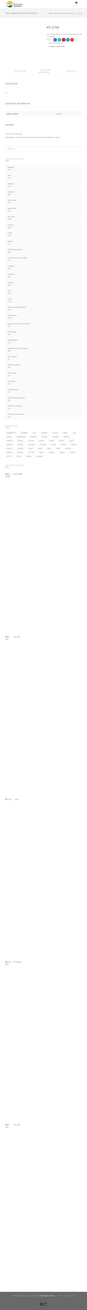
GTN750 (9, 441)
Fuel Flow (11, 274)
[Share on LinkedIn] (68, 40)
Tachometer (12, 373)
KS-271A (31, 452)
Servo (18, 456)
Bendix (9, 437)
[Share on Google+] (72, 40)
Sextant (28, 456)
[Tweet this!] (59, 40)
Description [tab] (20, 71)
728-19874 (24, 433)
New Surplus (12, 357)
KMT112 (20, 448)
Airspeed (10, 184)
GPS (9, 291)
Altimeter (10, 192)
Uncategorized (12, 390)
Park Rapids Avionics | (48, 1296)
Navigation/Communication (17, 348)
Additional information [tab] (44, 71)
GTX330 (31, 441)
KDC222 (20, 444)
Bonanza (33, 437)
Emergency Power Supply (17, 258)
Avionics (10, 225)
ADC (34, 433)
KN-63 (31, 448)
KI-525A (63, 444)
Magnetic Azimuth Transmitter (18, 324)
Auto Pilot (61, 46)
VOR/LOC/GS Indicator (15, 414)
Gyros (9, 299)
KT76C (9, 456)
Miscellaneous (12, 340)
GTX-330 (20, 441)
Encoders (10, 266)
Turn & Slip (11, 381)
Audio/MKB (11, 208)
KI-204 (53, 444)
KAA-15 (61, 441)
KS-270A (20, 452)
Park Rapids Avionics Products (64, 13)
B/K (74, 433)
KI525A (74, 444)
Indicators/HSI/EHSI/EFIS (16, 307)
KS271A (62, 452)
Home (50, 13)
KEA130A (43, 444)
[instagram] (41, 1304)
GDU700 (55, 437)
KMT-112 (9, 448)
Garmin (44, 437)
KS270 (42, 452)
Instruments (12, 315)
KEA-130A (32, 444)
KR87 (58, 448)
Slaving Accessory (14, 365)
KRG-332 (68, 448)
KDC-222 (9, 444)
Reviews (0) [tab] (71, 71)
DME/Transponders (14, 250)
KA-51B (41, 441)
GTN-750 (66, 437)
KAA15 (71, 441)
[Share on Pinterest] (64, 40)
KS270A (51, 452)
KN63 (40, 448)
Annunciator (11, 200)
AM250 (65, 433)
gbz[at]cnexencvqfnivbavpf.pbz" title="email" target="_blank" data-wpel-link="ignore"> (46, 1304)
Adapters (10, 167)
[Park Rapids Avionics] (43, 4)
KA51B (52, 441)
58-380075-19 (11, 433)
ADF (9, 175)
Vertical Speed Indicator (16, 398)
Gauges (10, 282)
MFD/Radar (11, 332)
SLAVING (39, 456)
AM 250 (55, 433)
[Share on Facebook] (55, 40)
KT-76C (72, 452)
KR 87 (49, 448)
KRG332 (9, 452)
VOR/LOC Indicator (14, 406)
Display (10, 241)
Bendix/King (21, 437)
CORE (9, 233)
